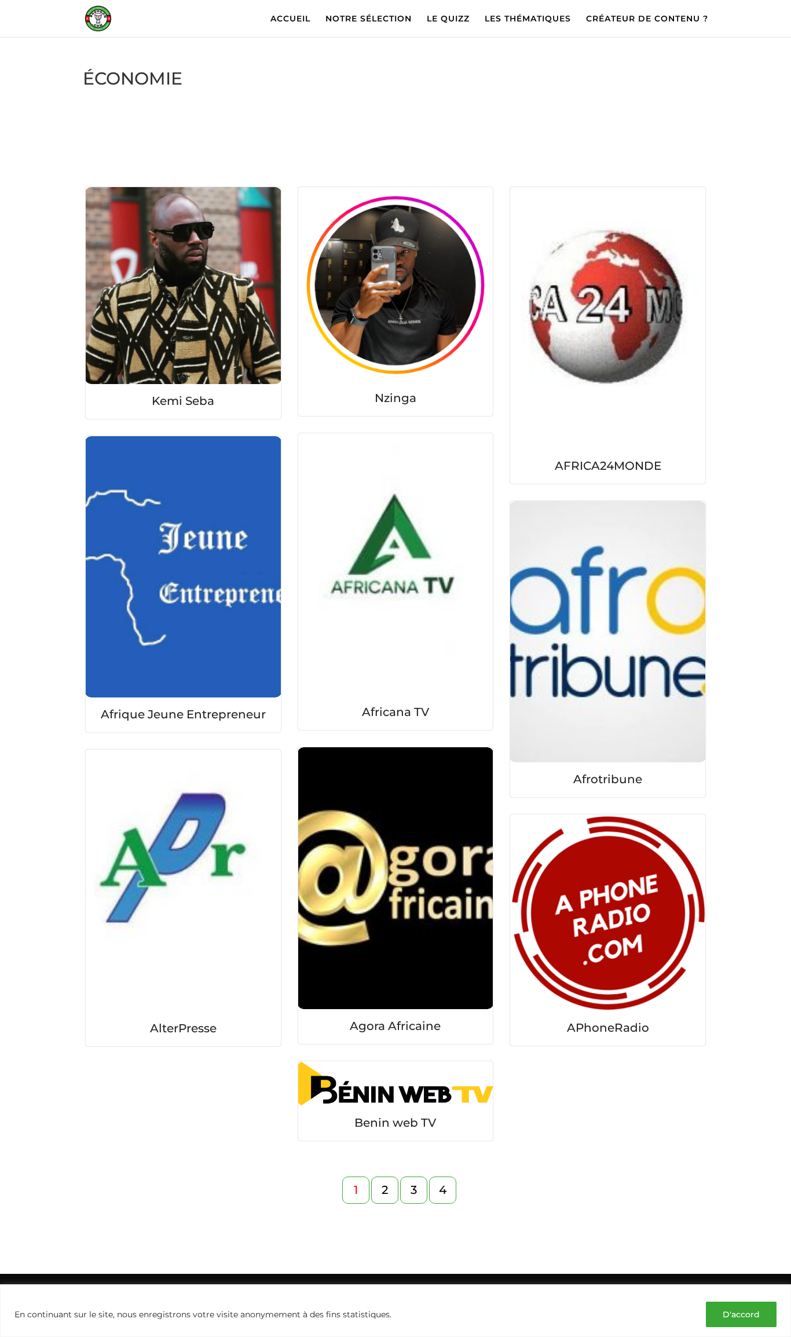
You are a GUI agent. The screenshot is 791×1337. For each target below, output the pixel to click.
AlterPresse (183, 1028)
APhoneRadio (608, 1028)
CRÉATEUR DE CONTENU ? (647, 19)
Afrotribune (607, 779)
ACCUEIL (290, 19)
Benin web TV (395, 1123)
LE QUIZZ (448, 19)
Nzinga (395, 398)
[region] (395, 1310)
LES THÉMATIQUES (528, 19)
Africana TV (395, 712)
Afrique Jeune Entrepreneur (183, 714)
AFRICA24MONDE (608, 466)
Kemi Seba (183, 401)
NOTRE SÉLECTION (368, 19)
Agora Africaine (395, 1026)
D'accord (741, 1314)
